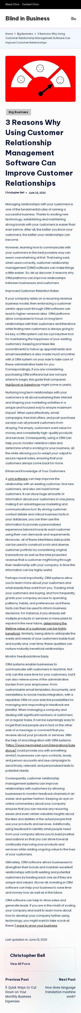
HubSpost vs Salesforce (22, 385)
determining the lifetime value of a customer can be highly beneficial (36, 628)
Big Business (18, 112)
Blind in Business (27, 18)
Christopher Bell (27, 955)
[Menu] (73, 18)
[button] (20, 963)
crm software (18, 479)
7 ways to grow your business (35, 925)
